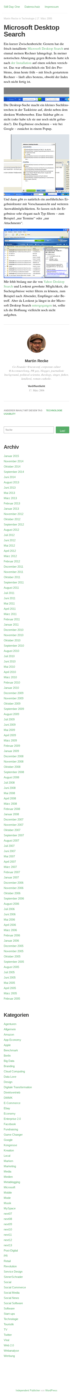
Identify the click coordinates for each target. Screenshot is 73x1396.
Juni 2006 (10, 914)
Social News (11, 1297)
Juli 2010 (9, 656)
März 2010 (10, 677)
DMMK (8, 1097)
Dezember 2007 (13, 819)
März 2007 (10, 866)
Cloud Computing (14, 1071)
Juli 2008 (9, 782)
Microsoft (9, 1187)
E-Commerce (12, 1103)
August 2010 (11, 650)
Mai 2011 (9, 603)
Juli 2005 (9, 972)
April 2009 (10, 735)
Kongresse (10, 1145)
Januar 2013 (11, 508)
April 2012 (10, 550)
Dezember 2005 (13, 945)
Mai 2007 (9, 856)
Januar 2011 (11, 624)
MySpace (10, 1208)
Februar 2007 (12, 872)
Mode (7, 1197)
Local (7, 1155)
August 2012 (11, 529)
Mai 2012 (9, 545)
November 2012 (13, 514)
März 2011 (10, 614)
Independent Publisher (28, 1390)
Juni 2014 (10, 477)
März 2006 (10, 930)
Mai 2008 (9, 793)
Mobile (8, 1192)
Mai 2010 (9, 666)
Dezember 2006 (13, 882)
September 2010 (14, 645)
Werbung (9, 1355)
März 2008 (10, 803)
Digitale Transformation (18, 1087)
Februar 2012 (12, 561)
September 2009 (14, 708)
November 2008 (13, 761)
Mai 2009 (9, 729)
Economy (10, 1113)
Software (9, 1308)
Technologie (28, 18)
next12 (8, 1240)
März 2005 (10, 993)
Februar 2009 (12, 745)
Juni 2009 (10, 724)
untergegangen (42, 305)
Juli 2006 (9, 909)
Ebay (7, 1108)
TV (5, 1329)
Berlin (7, 1055)
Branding (9, 1066)
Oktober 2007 (12, 830)
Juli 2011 (9, 593)
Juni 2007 (10, 851)
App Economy (12, 1039)
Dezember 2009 (13, 693)
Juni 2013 (10, 487)
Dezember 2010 (13, 629)
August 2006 (11, 903)
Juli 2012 (9, 535)
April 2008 (10, 798)
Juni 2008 (10, 787)
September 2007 (14, 835)
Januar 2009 (11, 751)
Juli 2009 (9, 719)
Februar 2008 (12, 809)
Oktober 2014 (12, 466)
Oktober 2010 (12, 640)
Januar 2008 (11, 814)
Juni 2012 (10, 540)
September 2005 (14, 961)
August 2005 (11, 967)
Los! (62, 430)
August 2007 (11, 840)
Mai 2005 (9, 982)
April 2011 (10, 608)
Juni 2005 (10, 977)
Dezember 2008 (13, 756)
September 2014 (14, 471)
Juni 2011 (9, 598)
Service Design (13, 1271)
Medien (8, 1176)
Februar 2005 (12, 998)
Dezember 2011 (13, 566)
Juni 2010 (10, 661)
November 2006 (13, 888)
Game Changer (13, 1134)
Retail (7, 1261)
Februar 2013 (12, 503)
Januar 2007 (11, 877)
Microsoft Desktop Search (45, 48)
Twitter (8, 1334)
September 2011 (14, 582)
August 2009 (11, 714)
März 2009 (10, 740)
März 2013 (10, 498)
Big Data (9, 1060)
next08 (8, 1218)
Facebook (10, 1124)
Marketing (10, 1166)
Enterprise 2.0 (12, 1118)
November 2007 (13, 824)
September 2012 (14, 524)
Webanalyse (11, 1350)
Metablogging (12, 1182)
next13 (8, 1245)
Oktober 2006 (12, 893)
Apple (7, 1045)
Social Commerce (15, 1287)
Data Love (10, 1076)
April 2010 (10, 672)
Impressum (52, 6)
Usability (10, 414)
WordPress (51, 1390)
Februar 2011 (12, 619)
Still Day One (12, 6)
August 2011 (11, 587)
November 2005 (13, 951)
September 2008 (14, 772)
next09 (8, 1224)
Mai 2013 (9, 492)
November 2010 (13, 635)
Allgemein (10, 1029)
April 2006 (10, 924)
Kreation (9, 1150)
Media (7, 1171)
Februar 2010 (12, 682)
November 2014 (13, 461)
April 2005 (10, 988)
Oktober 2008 (12, 766)
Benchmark (11, 1050)
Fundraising (11, 1129)
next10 (8, 1229)
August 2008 (11, 777)
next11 (8, 1234)
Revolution (10, 1266)
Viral (6, 1340)
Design (8, 1081)
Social (7, 1282)
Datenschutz (32, 6)
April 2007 (10, 861)
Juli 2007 (9, 845)
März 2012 (10, 556)
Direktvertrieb (12, 1092)
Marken (8, 1161)
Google (8, 1139)
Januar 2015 (11, 456)
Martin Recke (11, 18)
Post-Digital (11, 1250)
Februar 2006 (12, 935)
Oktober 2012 (12, 519)
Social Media (11, 1292)
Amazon (9, 1034)
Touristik (9, 1324)
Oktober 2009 (12, 703)
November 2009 (13, 698)
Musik (7, 1203)
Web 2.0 (9, 1345)
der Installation (21, 62)
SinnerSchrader (13, 1276)
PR (6, 1255)
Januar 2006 (11, 940)
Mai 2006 (9, 919)
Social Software (13, 1303)
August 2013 (11, 482)
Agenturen (10, 1024)
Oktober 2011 (12, 577)
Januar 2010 (11, 687)
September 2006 (14, 898)
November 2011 (13, 571)
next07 (8, 1213)
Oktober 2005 (12, 956)
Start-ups (9, 1313)
